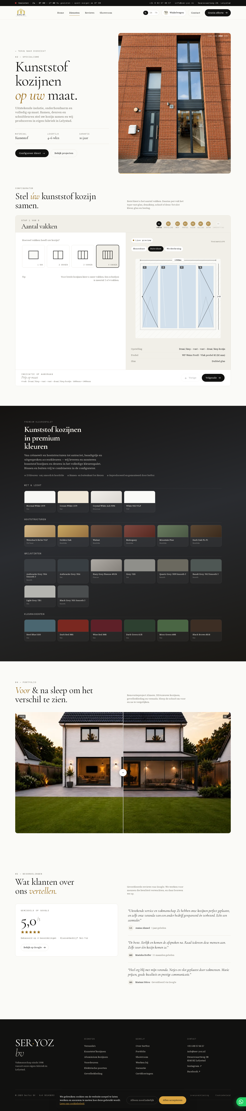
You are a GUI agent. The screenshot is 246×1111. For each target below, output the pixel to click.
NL (146, 13)
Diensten (74, 12)
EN (151, 13)
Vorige (192, 377)
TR (156, 13)
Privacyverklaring (198, 1095)
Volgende (211, 377)
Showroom (106, 12)
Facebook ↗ (193, 1071)
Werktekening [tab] (174, 248)
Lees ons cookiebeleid (72, 1103)
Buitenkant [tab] (155, 248)
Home (60, 12)
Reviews (89, 12)
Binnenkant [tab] (139, 248)
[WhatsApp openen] (241, 1101)
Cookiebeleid (223, 1095)
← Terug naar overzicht (30, 51)
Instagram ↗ (194, 1066)
